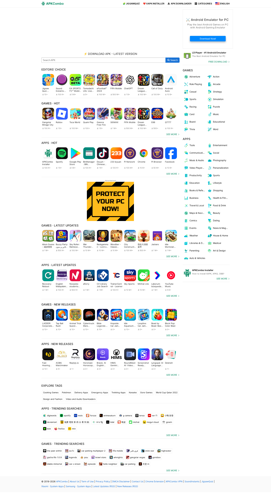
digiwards (51, 415)
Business (193, 198)
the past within (54, 451)
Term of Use (87, 481)
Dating (216, 220)
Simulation (218, 99)
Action (216, 76)
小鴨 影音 (169, 415)
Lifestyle (217, 182)
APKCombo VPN (174, 481)
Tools (192, 145)
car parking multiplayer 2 (93, 451)
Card (191, 114)
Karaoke (133, 392)
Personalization (220, 167)
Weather (193, 235)
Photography (219, 160)
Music (216, 114)
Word (215, 129)
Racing (193, 106)
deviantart (52, 422)
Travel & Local (196, 205)
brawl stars (100, 457)
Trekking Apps (118, 392)
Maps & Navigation (197, 213)
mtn (74, 428)
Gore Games (146, 392)
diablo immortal (54, 464)
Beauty (216, 213)
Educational (219, 121)
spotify (67, 415)
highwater (166, 451)
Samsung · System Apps (78, 486)
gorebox (156, 457)
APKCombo (62, 481)
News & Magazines (221, 228)
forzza (93, 415)
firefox (61, 428)
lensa (141, 415)
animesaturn (110, 415)
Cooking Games (50, 392)
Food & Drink (219, 205)
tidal (112, 422)
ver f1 (154, 415)
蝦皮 (124, 422)
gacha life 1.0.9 (54, 457)
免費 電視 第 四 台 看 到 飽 (76, 422)
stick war (149, 451)
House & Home (220, 235)
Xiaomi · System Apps (52, 486)
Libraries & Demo (197, 243)
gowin (169, 422)
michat (136, 422)
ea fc (71, 451)
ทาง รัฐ (99, 422)
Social (216, 152)
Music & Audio (196, 160)
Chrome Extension (154, 481)
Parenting (194, 250)
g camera (127, 415)
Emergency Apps (99, 392)
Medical (217, 243)
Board (192, 121)
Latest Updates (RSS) (104, 486)
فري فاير (134, 451)
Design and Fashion (52, 399)
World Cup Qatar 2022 (167, 392)
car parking (130, 464)
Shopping (218, 190)
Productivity (195, 175)
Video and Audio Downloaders (81, 399)
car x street (74, 464)
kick (49, 428)
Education (194, 182)
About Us (74, 481)
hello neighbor (110, 464)
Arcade (216, 84)
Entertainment (220, 145)
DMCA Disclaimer (121, 481)
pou (86, 457)
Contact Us (137, 481)
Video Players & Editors (197, 167)
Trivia (192, 129)
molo (80, 415)
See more (171, 134)
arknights (118, 457)
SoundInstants (192, 481)
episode (92, 464)
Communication (197, 152)
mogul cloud (153, 422)
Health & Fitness (221, 198)
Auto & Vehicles (197, 258)
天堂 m (146, 464)
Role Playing (195, 84)
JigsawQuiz (207, 481)
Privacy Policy (103, 481)
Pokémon (66, 392)
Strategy (217, 91)
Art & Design (219, 250)
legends (73, 457)
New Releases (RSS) (127, 486)
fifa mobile (118, 451)
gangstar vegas (137, 457)
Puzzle (216, 106)
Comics (193, 220)
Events (192, 228)
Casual (192, 91)
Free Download (217, 61)
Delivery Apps (81, 392)
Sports (192, 99)
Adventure (194, 76)
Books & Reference (197, 190)
